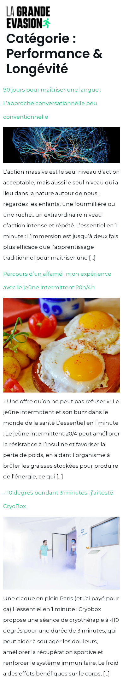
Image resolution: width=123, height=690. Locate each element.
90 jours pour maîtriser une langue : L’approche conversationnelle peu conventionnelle (52, 103)
